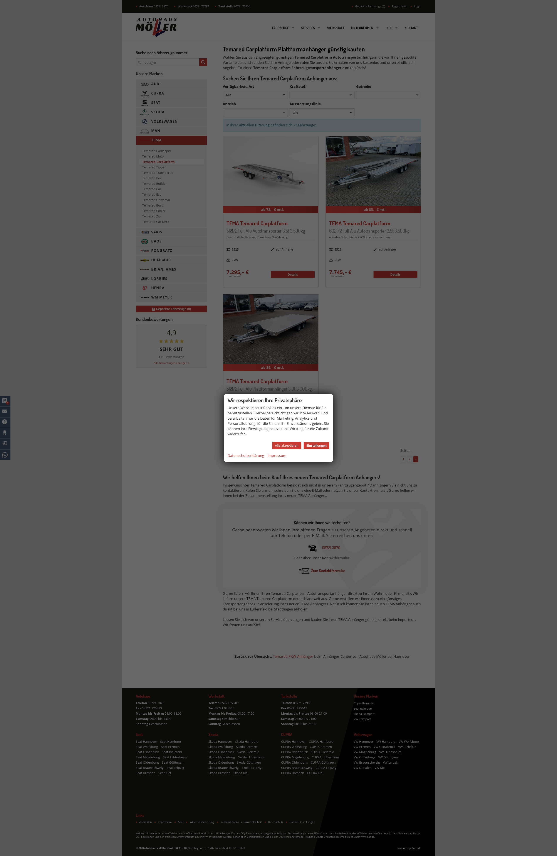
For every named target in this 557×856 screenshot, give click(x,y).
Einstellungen (316, 445)
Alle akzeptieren (287, 445)
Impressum (277, 455)
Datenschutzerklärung (246, 455)
